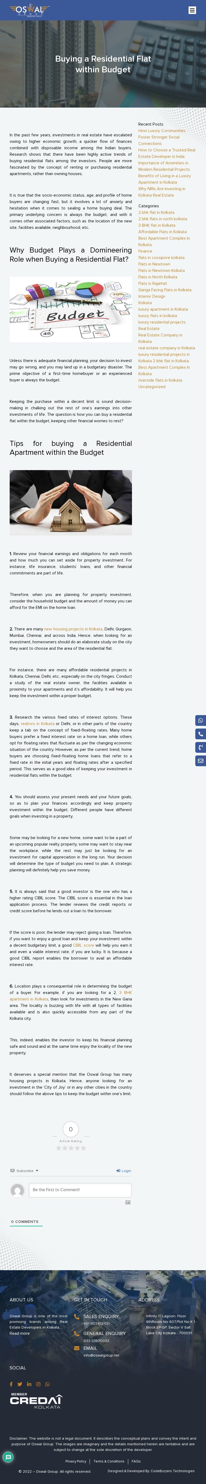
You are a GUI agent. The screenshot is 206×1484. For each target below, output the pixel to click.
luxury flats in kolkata (157, 315)
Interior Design (151, 296)
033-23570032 (96, 1341)
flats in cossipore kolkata (161, 257)
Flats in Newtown (154, 264)
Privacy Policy (75, 1461)
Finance (145, 251)
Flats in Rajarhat (152, 283)
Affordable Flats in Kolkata (162, 232)
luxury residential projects (162, 322)
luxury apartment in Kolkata (163, 309)
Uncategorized (151, 386)
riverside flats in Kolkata (160, 380)
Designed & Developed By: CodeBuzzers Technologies (151, 1471)
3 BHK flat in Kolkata (156, 225)
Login (126, 1171)
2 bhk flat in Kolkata (156, 212)
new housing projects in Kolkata (73, 629)
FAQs (136, 1461)
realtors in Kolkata (37, 723)
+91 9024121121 (96, 1323)
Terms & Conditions (108, 1461)
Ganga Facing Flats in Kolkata (165, 290)
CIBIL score (83, 945)
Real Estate (149, 328)
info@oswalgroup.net (101, 1355)
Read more (20, 1333)
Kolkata (145, 303)
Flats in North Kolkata (157, 277)
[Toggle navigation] (192, 10)
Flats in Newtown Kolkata (161, 270)
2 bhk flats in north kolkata (162, 219)
